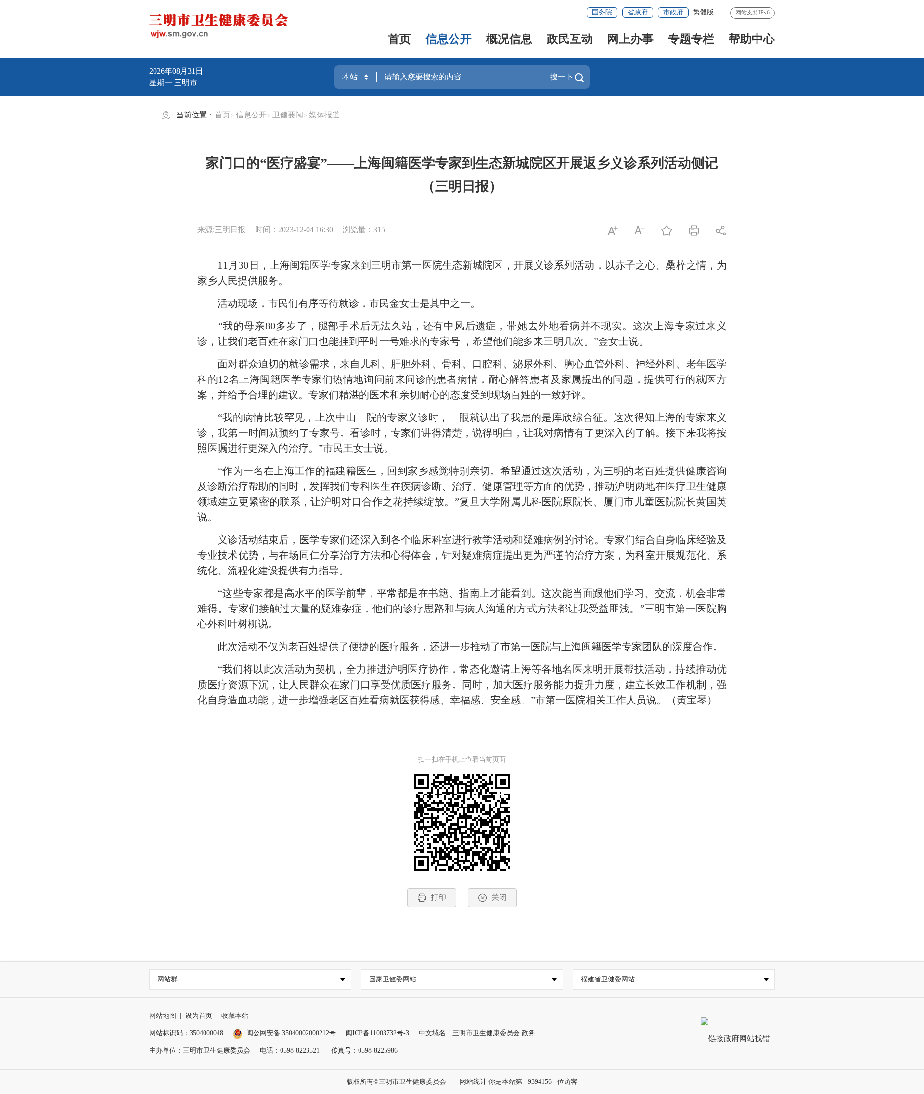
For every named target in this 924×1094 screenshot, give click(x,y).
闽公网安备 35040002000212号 (291, 1033)
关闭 (499, 897)
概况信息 (509, 39)
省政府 (638, 12)
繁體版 (703, 12)
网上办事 (630, 39)
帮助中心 (752, 39)
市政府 (673, 12)
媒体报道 (324, 115)
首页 (399, 39)
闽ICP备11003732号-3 (377, 1033)
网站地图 (162, 1015)
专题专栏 (691, 39)
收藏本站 (234, 1015)
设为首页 (198, 1015)
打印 (438, 897)
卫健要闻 (287, 115)
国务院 (602, 12)
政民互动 (570, 39)
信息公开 (448, 39)
